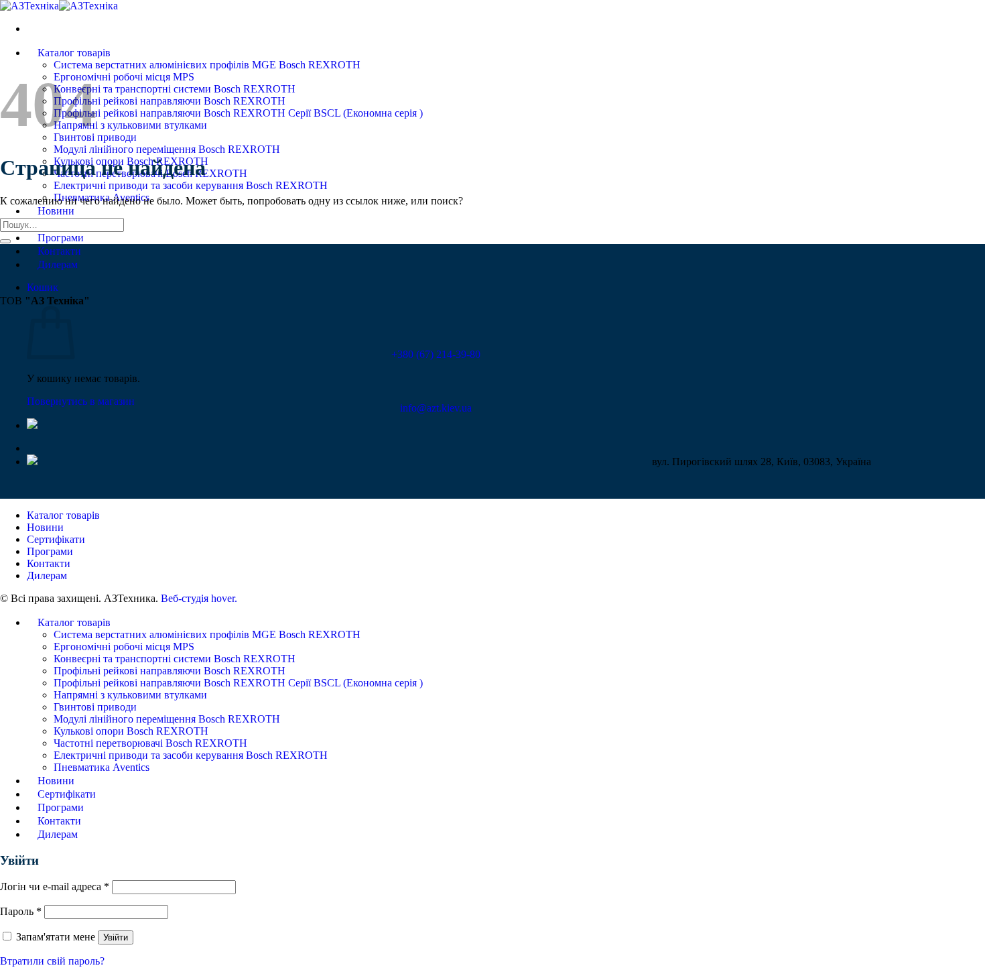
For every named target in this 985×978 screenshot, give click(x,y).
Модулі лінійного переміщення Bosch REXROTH (167, 149)
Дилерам (58, 264)
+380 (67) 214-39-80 (435, 354)
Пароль (21, 911)
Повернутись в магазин (81, 401)
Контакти (59, 251)
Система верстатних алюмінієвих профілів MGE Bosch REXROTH (207, 64)
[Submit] (5, 241)
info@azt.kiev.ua (436, 408)
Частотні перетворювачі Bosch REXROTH (150, 743)
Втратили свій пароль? (52, 961)
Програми (61, 237)
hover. (199, 598)
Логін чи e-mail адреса (54, 886)
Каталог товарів (74, 52)
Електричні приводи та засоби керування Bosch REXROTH (191, 185)
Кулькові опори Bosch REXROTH (131, 731)
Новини (56, 211)
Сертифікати (56, 539)
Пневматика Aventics (101, 767)
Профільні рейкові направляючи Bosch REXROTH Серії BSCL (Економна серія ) (238, 113)
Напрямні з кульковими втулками (130, 125)
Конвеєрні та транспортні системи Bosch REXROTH (175, 89)
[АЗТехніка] (59, 5)
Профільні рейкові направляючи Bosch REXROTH (169, 101)
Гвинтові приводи (95, 707)
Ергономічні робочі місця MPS (124, 76)
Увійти (115, 937)
